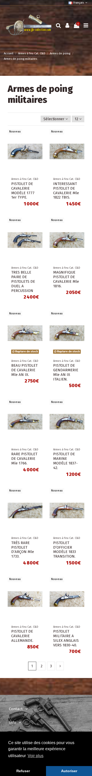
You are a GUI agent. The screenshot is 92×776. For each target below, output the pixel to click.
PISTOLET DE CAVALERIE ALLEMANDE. (22, 636)
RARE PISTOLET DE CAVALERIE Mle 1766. (24, 458)
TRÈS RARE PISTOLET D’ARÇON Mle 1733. (22, 549)
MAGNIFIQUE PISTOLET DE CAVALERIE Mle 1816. (66, 279)
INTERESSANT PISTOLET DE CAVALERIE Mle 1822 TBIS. (66, 190)
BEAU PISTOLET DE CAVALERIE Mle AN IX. (24, 370)
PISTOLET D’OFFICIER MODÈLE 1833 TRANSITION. (64, 549)
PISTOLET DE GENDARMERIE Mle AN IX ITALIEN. (65, 372)
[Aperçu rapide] (38, 136)
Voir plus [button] (35, 756)
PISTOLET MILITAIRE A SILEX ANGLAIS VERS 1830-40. (66, 638)
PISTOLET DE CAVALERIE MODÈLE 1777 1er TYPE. (22, 190)
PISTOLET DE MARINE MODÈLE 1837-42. (65, 461)
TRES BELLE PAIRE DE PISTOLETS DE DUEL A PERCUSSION (23, 281)
